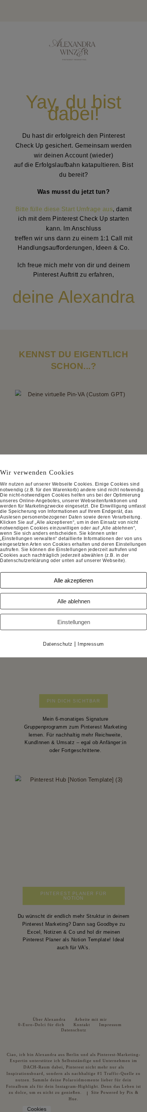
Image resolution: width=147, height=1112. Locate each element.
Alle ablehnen (73, 601)
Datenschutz (58, 644)
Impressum (91, 644)
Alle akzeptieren (73, 580)
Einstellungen (73, 622)
